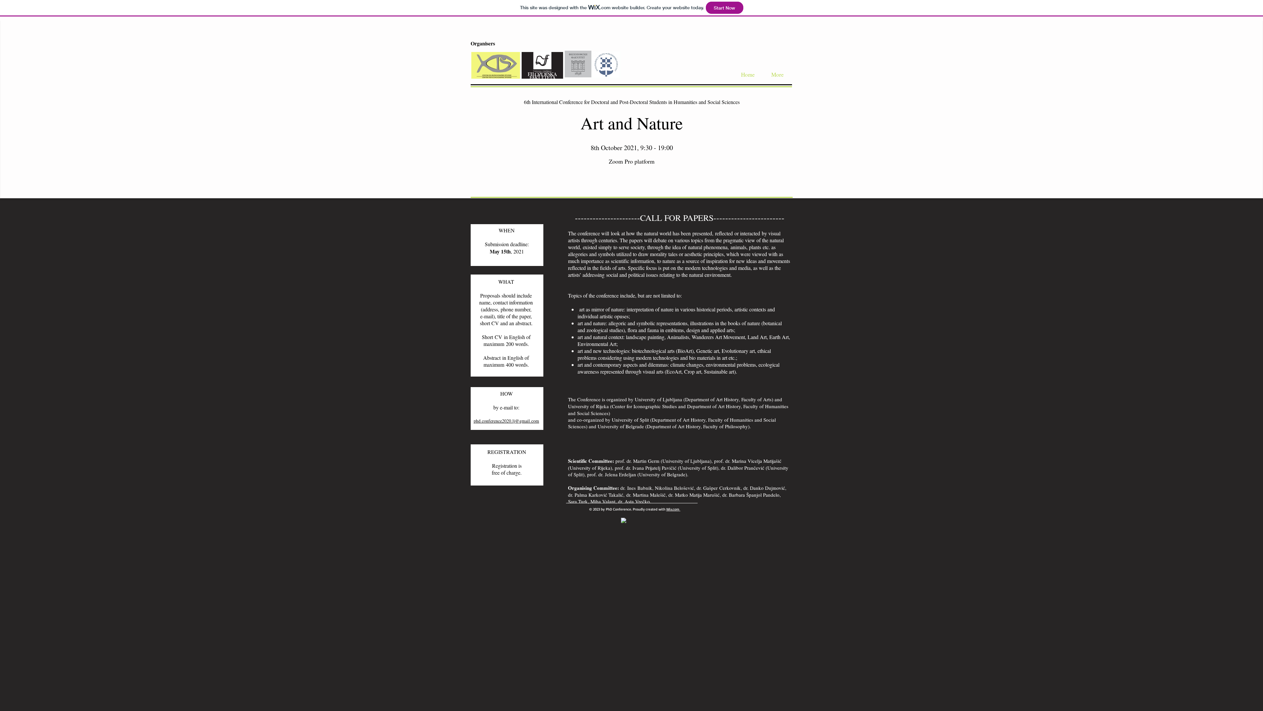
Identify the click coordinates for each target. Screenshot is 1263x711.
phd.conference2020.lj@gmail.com (506, 421)
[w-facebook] (623, 520)
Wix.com (672, 509)
